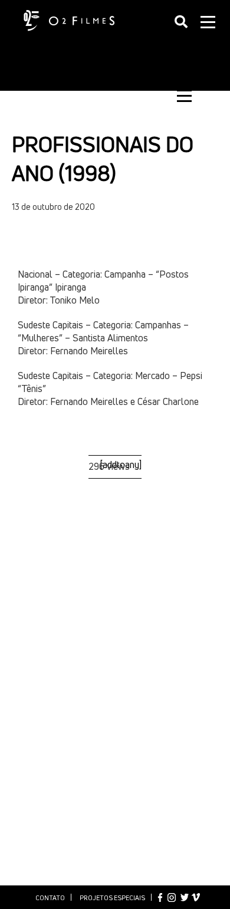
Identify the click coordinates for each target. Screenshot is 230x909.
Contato (50, 897)
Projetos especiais (112, 897)
